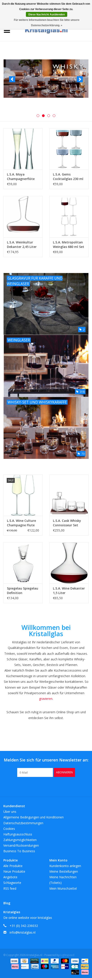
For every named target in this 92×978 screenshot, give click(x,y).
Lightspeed (67, 955)
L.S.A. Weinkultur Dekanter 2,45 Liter (22, 244)
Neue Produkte (14, 871)
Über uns (9, 811)
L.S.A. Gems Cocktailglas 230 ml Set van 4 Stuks (68, 176)
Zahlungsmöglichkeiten (20, 840)
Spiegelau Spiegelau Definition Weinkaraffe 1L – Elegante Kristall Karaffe (22, 590)
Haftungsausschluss (17, 834)
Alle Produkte (13, 866)
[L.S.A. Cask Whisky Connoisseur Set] (69, 495)
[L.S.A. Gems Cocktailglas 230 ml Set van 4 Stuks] (69, 148)
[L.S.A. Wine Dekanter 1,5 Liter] (69, 562)
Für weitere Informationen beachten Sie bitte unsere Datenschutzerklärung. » (46, 22)
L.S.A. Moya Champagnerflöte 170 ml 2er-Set (21, 176)
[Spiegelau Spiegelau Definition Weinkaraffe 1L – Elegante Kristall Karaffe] (23, 562)
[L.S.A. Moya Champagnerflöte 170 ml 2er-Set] (23, 148)
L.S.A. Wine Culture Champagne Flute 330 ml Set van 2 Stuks (21, 522)
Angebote (10, 877)
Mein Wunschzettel (63, 888)
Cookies (9, 828)
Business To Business (19, 851)
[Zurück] (12, 79)
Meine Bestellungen (63, 871)
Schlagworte (12, 882)
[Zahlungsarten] (14, 961)
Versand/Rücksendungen (21, 845)
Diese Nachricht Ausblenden (46, 14)
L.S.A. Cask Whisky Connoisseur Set (67, 522)
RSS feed (9, 888)
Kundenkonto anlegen (65, 866)
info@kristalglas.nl (23, 932)
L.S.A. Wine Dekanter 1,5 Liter (69, 590)
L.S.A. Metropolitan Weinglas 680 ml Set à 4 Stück (68, 244)
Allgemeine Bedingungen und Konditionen (33, 817)
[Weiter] (80, 79)
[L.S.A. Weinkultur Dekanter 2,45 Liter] (23, 216)
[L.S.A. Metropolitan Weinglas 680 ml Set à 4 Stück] (69, 216)
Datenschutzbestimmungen (23, 823)
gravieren (45, 698)
